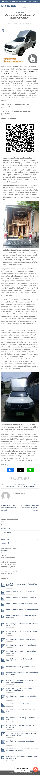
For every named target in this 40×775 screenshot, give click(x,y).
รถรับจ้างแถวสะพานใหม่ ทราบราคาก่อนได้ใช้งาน (21, 598)
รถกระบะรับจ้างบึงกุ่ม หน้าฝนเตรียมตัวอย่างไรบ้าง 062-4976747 (30, 507)
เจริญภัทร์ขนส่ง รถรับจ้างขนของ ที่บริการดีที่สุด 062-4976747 (21, 585)
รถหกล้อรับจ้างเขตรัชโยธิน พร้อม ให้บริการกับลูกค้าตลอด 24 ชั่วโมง (21, 734)
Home (3, 525)
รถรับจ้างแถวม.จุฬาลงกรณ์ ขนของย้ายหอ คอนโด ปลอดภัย (21, 617)
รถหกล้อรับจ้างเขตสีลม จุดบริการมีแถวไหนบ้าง (21, 667)
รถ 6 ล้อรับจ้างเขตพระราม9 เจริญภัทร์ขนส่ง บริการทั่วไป (20, 726)
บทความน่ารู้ (5, 543)
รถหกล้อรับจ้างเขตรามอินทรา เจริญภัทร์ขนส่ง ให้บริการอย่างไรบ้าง (22, 757)
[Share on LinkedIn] (28, 478)
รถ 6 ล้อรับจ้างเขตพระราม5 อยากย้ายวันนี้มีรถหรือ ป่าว (21, 697)
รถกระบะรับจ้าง (20, 12)
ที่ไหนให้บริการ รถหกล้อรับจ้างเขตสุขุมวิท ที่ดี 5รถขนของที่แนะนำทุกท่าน (21, 689)
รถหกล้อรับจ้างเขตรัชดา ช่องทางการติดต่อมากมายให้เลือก (20, 742)
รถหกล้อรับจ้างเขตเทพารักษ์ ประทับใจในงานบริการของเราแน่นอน (22, 673)
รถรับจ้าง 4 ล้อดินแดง (16, 487)
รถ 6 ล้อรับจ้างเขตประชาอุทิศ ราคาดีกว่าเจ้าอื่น (21, 645)
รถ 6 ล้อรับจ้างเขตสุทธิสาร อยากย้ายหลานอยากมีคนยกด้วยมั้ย (22, 624)
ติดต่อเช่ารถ (5, 539)
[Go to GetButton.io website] (36, 773)
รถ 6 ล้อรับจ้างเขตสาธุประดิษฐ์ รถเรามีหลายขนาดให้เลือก (22, 718)
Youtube (4, 553)
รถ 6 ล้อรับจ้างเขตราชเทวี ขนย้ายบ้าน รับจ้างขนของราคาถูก (21, 652)
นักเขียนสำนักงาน (29, 23)
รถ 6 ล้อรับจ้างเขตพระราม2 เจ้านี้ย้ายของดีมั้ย (21, 704)
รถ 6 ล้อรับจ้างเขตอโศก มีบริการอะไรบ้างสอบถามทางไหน (22, 632)
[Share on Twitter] (18, 478)
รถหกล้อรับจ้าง (6, 536)
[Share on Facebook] (14, 478)
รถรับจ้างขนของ (6, 529)
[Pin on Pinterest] (25, 478)
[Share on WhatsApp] (11, 478)
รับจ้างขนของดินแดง (28, 487)
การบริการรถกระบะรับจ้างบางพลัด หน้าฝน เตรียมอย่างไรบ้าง (9, 507)
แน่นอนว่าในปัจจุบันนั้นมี (19, 72)
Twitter (4, 555)
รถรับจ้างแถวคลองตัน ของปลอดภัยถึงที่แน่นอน (21, 604)
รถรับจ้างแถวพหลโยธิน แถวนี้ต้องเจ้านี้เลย (20, 592)
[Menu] (24, 6)
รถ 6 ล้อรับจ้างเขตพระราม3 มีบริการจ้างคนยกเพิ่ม (21, 711)
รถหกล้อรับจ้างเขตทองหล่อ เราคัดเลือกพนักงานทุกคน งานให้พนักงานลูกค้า (21, 681)
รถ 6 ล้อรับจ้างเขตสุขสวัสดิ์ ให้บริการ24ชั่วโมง (21, 639)
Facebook (4, 550)
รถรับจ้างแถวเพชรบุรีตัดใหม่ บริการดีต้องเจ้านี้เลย (22, 610)
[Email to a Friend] (21, 478)
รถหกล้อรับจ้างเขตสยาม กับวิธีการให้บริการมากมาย (20, 660)
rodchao (8, 6)
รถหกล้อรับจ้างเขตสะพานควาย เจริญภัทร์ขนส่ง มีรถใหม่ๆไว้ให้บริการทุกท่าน (22, 750)
